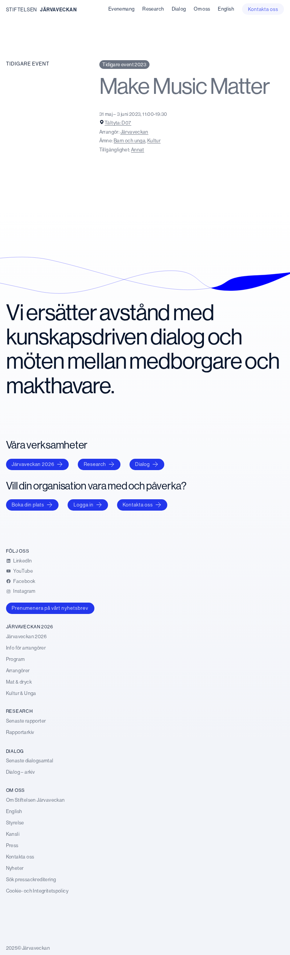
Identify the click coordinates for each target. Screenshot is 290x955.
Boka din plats (28, 505)
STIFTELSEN (21, 9)
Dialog (142, 464)
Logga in (84, 505)
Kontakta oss (138, 505)
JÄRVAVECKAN (58, 9)
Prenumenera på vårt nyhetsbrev (50, 608)
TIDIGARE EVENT (27, 64)
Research (95, 464)
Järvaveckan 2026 (33, 464)
